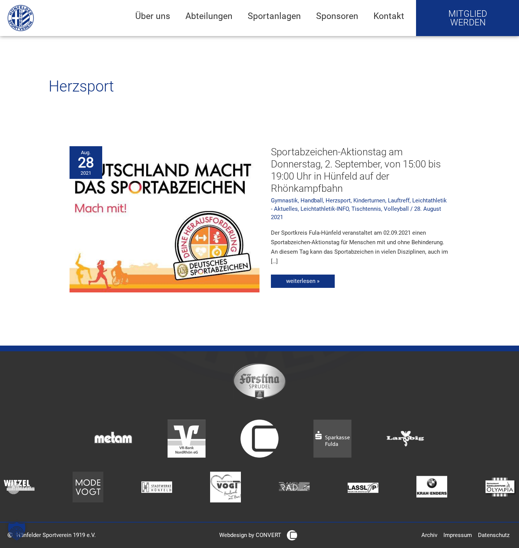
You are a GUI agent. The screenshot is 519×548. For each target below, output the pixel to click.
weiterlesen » (306, 279)
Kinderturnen (369, 200)
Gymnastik (284, 200)
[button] (16, 531)
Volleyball (396, 208)
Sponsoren (337, 16)
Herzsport (338, 200)
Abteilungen (209, 16)
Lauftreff (399, 200)
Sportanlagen (274, 16)
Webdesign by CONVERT (250, 535)
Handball (312, 200)
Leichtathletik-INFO (325, 208)
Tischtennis (366, 208)
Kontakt (388, 16)
